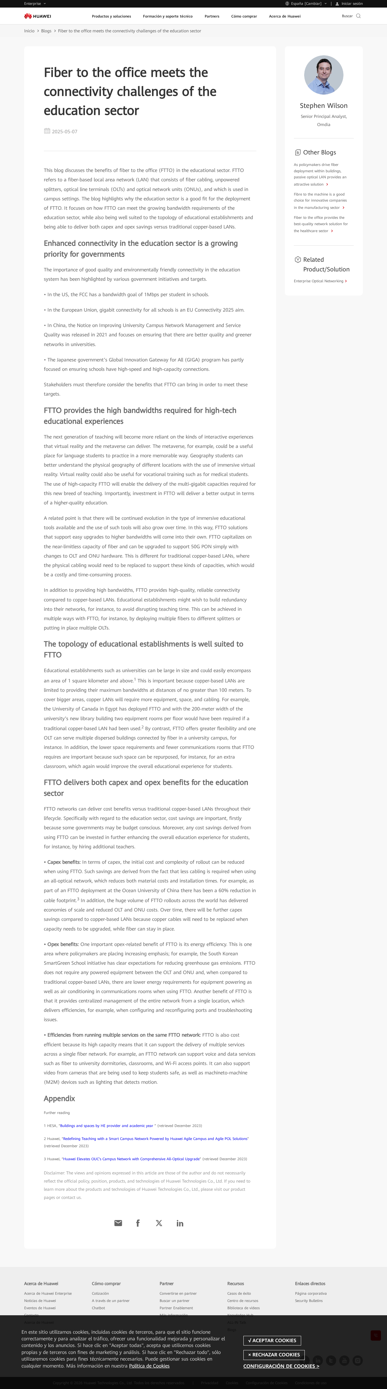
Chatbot (98, 1308)
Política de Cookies (149, 1366)
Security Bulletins (309, 1301)
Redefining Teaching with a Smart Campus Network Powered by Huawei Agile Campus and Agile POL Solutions (155, 1139)
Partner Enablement (176, 1308)
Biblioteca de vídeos (243, 1308)
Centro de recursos (242, 1301)
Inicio (29, 30)
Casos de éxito (239, 1293)
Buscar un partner (175, 1301)
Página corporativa (311, 1293)
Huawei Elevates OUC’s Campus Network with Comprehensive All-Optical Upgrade (131, 1159)
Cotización (100, 1293)
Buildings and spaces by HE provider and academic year (107, 1126)
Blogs (46, 30)
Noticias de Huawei (40, 1301)
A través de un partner (111, 1301)
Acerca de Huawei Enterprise (48, 1293)
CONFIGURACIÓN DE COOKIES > (281, 1366)
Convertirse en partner (178, 1293)
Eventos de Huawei (40, 1308)
